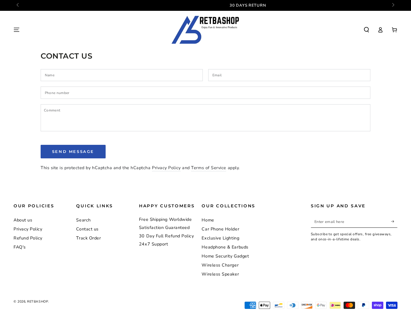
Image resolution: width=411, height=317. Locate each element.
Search (83, 220)
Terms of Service (208, 168)
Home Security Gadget (225, 256)
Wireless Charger (220, 265)
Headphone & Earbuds (225, 247)
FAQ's (20, 247)
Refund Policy (28, 238)
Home (208, 220)
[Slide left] (18, 5)
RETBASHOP (37, 301)
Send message (73, 151)
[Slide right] (392, 5)
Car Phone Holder (220, 229)
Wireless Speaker (220, 274)
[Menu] (17, 30)
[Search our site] (366, 30)
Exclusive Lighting (220, 238)
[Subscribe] (394, 221)
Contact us (87, 229)
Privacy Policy (166, 168)
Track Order (88, 238)
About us (23, 220)
